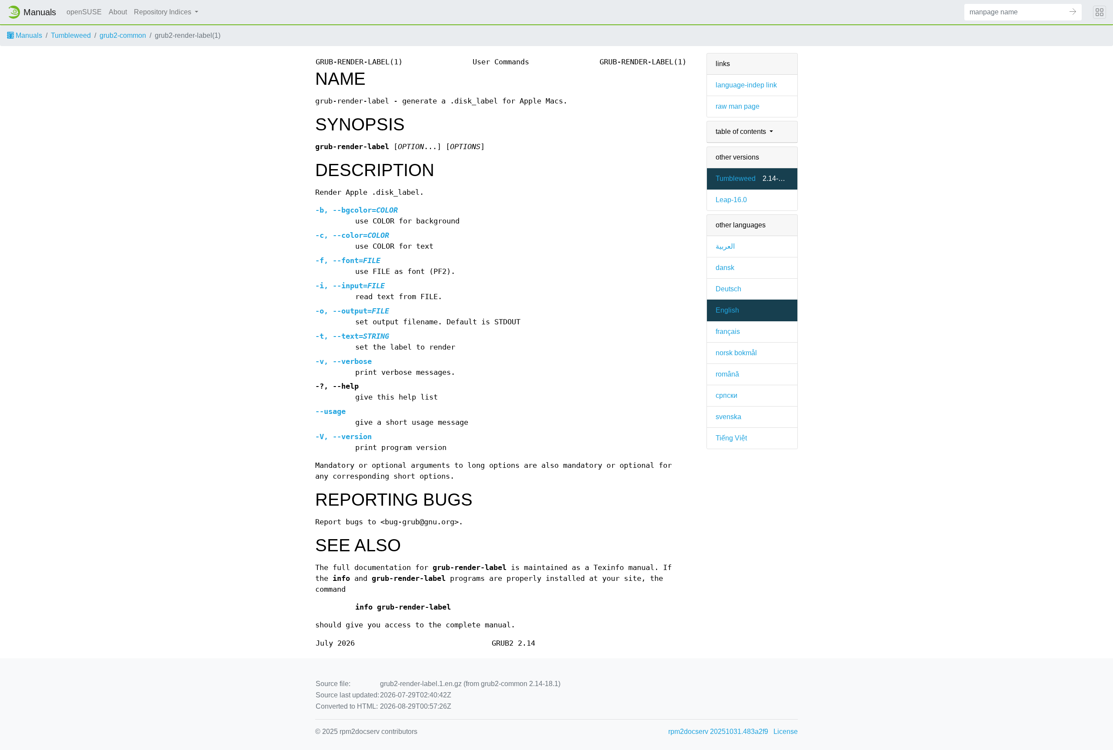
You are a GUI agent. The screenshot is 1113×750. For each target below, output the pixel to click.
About (118, 12)
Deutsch (728, 289)
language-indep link (746, 85)
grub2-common (123, 35)
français (728, 331)
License (785, 731)
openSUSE (84, 12)
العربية (725, 246)
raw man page (738, 106)
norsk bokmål (736, 353)
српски (726, 395)
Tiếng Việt (731, 438)
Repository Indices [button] (163, 12)
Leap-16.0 (731, 199)
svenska (728, 416)
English (727, 310)
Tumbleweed (71, 35)
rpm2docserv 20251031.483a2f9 (718, 731)
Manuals (28, 35)
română (727, 374)
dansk (725, 267)
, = (356, 210)
